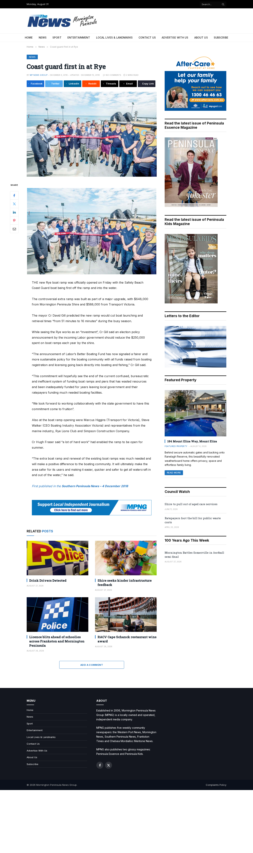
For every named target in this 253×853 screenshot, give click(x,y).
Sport (56, 37)
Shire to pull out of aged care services (191, 504)
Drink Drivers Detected (47, 580)
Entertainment (78, 37)
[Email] (14, 229)
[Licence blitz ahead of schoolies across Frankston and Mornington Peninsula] (57, 614)
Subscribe (221, 37)
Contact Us (147, 37)
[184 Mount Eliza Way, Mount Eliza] (195, 413)
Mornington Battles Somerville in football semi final (194, 554)
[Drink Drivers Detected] (57, 558)
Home (29, 37)
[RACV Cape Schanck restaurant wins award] (126, 614)
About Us (201, 37)
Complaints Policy (216, 784)
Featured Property (176, 446)
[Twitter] (14, 203)
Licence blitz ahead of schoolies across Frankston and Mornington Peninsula (56, 641)
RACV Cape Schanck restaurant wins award (127, 639)
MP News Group (38, 75)
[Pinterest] (14, 220)
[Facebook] (14, 195)
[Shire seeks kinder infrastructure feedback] (126, 558)
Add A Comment (91, 664)
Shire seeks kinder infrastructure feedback (125, 582)
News (43, 37)
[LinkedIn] (14, 212)
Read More (174, 472)
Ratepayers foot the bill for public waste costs (193, 520)
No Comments (113, 75)
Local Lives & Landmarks (114, 37)
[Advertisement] (126, 821)
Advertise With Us (175, 37)
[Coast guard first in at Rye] (92, 134)
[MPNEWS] (63, 21)
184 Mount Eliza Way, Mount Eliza (192, 441)
